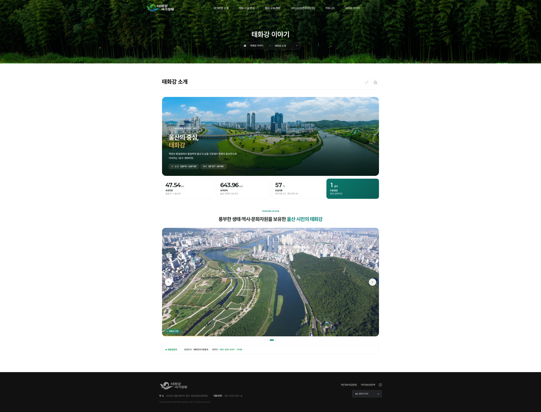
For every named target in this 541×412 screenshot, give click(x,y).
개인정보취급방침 (349, 385)
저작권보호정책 (368, 385)
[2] (267, 340)
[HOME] (245, 45)
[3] (270, 340)
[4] (274, 340)
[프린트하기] (375, 82)
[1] (265, 340)
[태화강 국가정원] (160, 8)
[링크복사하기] (366, 82)
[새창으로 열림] (380, 384)
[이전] (168, 282)
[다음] (372, 282)
